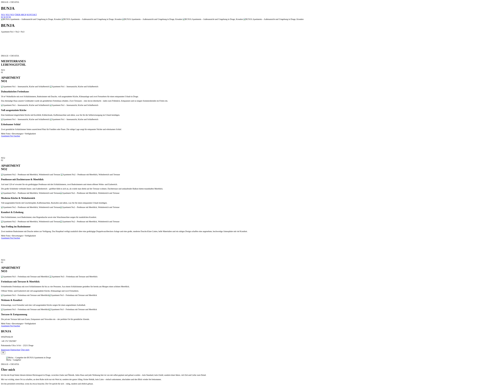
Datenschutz (15, 350)
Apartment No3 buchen (10, 326)
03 (7, 17)
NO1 (3, 15)
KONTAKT (32, 15)
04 (10, 17)
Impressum (5, 350)
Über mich (25, 350)
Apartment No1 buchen (10, 136)
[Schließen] (3, 352)
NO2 (8, 15)
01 (2, 17)
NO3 (12, 15)
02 (5, 17)
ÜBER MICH (20, 15)
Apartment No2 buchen (10, 238)
